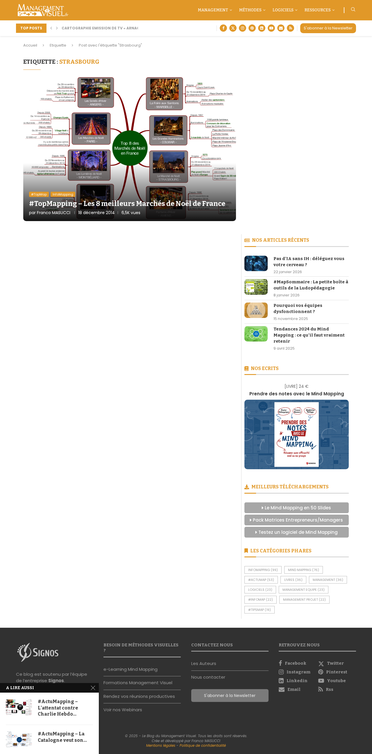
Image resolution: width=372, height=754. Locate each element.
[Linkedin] (261, 28)
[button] (51, 28)
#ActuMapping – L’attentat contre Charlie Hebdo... (58, 708)
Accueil (30, 45)
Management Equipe (303, 589)
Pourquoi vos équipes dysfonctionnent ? (297, 308)
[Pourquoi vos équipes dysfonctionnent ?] (256, 310)
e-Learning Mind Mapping (130, 669)
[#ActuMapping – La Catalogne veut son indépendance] (19, 739)
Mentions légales (160, 745)
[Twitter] (233, 28)
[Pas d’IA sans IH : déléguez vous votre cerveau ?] (256, 263)
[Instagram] (242, 28)
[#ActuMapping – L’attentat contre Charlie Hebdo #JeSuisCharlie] (19, 707)
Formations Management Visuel (137, 683)
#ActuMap (261, 579)
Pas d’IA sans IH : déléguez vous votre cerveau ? (308, 261)
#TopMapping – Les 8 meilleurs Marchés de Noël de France (127, 204)
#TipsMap (259, 609)
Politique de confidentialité (203, 745)
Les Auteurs (203, 663)
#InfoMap (260, 599)
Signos (56, 680)
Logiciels (283, 10)
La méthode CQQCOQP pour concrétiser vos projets (123, 28)
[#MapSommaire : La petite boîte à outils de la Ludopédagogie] (256, 286)
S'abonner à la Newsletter (328, 28)
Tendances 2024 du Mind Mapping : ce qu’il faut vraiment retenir (309, 335)
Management (213, 10)
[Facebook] (223, 28)
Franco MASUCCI (53, 213)
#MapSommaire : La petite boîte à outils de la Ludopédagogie (310, 285)
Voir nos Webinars (122, 710)
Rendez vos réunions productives (139, 696)
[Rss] (290, 28)
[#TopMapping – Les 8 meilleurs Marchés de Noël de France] (129, 148)
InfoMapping (263, 570)
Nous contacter (208, 677)
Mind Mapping (303, 570)
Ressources (318, 10)
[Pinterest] (252, 28)
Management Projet (304, 599)
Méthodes (250, 10)
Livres (293, 579)
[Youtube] (271, 28)
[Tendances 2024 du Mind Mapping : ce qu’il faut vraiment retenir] (256, 334)
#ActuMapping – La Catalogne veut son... (62, 737)
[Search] (353, 10)
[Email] (281, 28)
